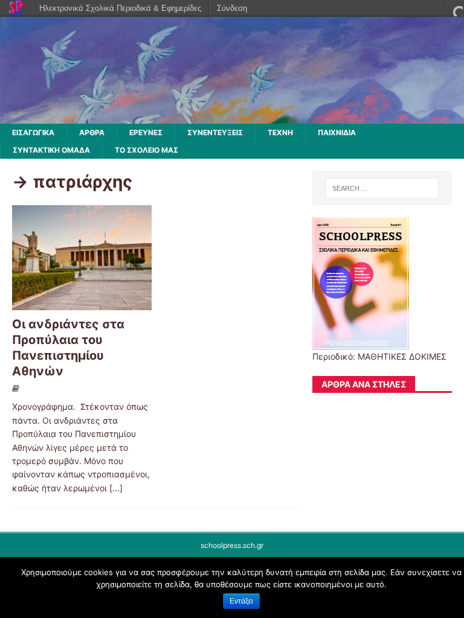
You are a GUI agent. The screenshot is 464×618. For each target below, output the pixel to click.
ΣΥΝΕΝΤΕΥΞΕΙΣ (215, 132)
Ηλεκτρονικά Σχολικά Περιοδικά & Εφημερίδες (120, 8)
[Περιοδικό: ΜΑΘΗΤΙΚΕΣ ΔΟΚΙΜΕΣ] (232, 117)
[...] (116, 488)
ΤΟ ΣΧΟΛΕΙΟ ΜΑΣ (146, 149)
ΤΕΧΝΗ (280, 132)
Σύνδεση (232, 8)
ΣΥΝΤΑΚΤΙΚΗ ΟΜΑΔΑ (51, 149)
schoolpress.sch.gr (232, 545)
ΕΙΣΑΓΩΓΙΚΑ (33, 132)
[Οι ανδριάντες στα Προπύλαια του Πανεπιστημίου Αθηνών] (82, 303)
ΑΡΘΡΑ (92, 132)
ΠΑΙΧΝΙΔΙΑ (337, 132)
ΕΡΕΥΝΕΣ (146, 132)
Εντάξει (241, 601)
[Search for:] (382, 188)
